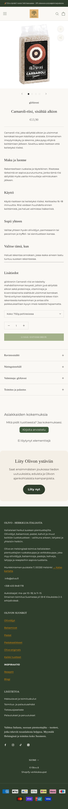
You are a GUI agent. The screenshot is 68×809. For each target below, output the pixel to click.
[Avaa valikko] (5, 13)
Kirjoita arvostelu (34, 429)
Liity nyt (34, 489)
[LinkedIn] (28, 745)
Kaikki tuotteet (12, 657)
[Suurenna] (61, 29)
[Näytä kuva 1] (28, 94)
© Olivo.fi (34, 767)
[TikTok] (21, 745)
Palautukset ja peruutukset (19, 715)
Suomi (32, 760)
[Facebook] (5, 745)
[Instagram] (13, 745)
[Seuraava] (46, 94)
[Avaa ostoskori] (63, 13)
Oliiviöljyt (9, 620)
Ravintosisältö (12, 355)
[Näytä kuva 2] (32, 94)
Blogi (7, 679)
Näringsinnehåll (12, 366)
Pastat (7, 635)
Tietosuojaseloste (14, 709)
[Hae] (57, 13)
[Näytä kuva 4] (39, 94)
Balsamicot (10, 627)
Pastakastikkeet (13, 642)
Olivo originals (12, 649)
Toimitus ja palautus (15, 389)
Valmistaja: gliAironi (15, 378)
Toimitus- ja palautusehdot (19, 704)
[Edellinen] (21, 94)
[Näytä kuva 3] (36, 94)
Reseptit (9, 671)
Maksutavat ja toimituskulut (20, 698)
